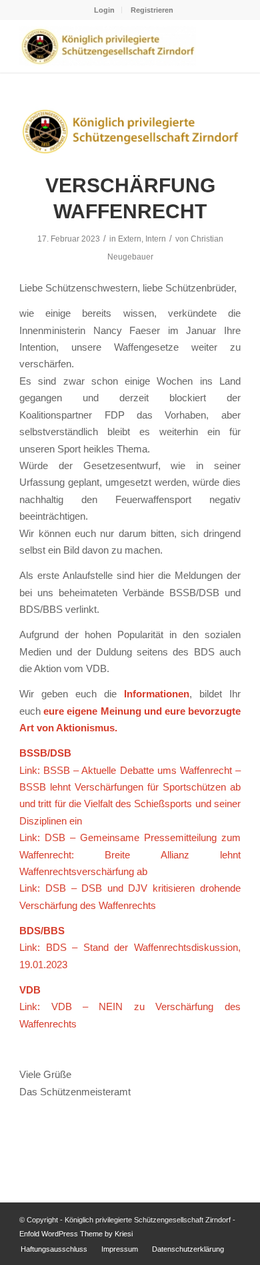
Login (104, 10)
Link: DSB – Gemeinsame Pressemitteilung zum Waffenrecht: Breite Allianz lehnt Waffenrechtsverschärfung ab (130, 854)
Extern (129, 239)
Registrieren (152, 10)
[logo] (130, 131)
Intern (155, 239)
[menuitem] (104, 10)
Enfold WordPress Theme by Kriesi (76, 1234)
